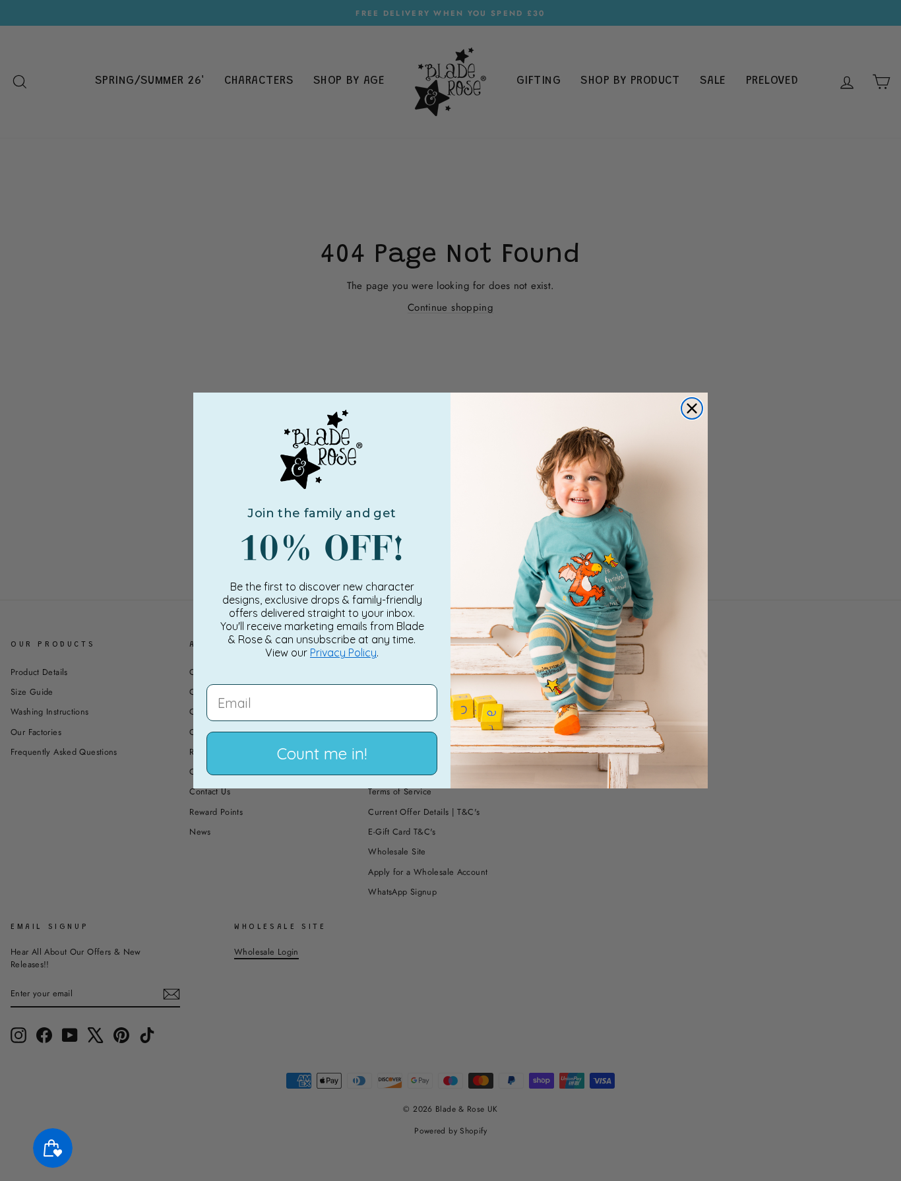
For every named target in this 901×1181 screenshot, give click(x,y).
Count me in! (322, 753)
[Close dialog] (691, 408)
